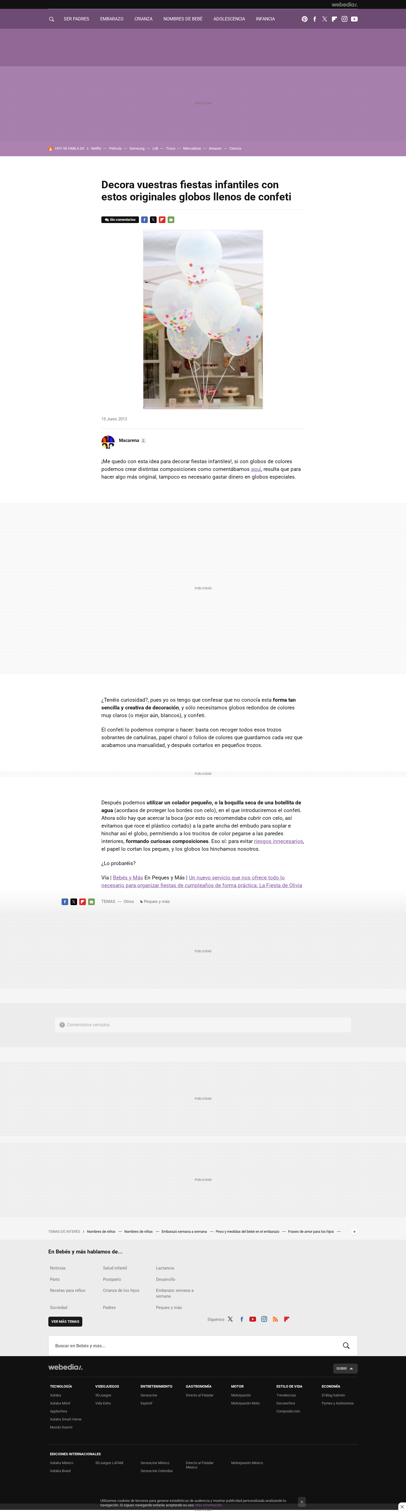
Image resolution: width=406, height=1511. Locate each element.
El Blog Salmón (333, 1395)
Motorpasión (241, 1395)
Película (115, 148)
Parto (55, 1279)
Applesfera (58, 1411)
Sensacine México (155, 1463)
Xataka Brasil (60, 1471)
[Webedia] (345, 4)
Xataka (55, 1395)
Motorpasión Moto (245, 1403)
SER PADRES (76, 19)
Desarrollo (165, 1279)
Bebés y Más (128, 877)
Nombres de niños (101, 1231)
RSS (275, 1318)
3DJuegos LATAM (109, 1463)
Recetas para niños (67, 1290)
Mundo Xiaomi (61, 1427)
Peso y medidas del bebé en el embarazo (248, 1231)
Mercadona (192, 148)
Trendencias (286, 1395)
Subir (341, 1368)
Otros (129, 901)
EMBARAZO (111, 19)
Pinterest (304, 19)
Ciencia (235, 148)
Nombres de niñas (139, 1231)
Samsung (137, 148)
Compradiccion (288, 1411)
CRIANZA (143, 19)
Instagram (344, 19)
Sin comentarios (123, 220)
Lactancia (165, 1268)
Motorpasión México (247, 1463)
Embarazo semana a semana (185, 1231)
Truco (170, 148)
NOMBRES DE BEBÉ (183, 19)
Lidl (155, 148)
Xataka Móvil (60, 1403)
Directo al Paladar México (199, 1465)
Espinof (146, 1403)
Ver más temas (65, 1321)
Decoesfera (285, 1403)
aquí (256, 469)
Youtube (354, 19)
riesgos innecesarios (278, 841)
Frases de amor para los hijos (311, 1231)
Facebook (314, 19)
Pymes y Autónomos (338, 1403)
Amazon (215, 148)
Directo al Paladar (199, 1395)
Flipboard (334, 19)
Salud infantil (115, 1268)
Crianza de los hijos (121, 1290)
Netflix (96, 148)
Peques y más (157, 901)
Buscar (346, 1346)
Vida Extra (103, 1403)
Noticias (58, 1268)
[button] (131, 440)
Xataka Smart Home (65, 1419)
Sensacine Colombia (157, 1471)
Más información (208, 1505)
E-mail (171, 219)
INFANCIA (265, 19)
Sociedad (58, 1307)
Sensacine (149, 1395)
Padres (109, 1307)
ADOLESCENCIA (229, 19)
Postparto (112, 1279)
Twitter (324, 19)
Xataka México (61, 1463)
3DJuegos (103, 1395)
